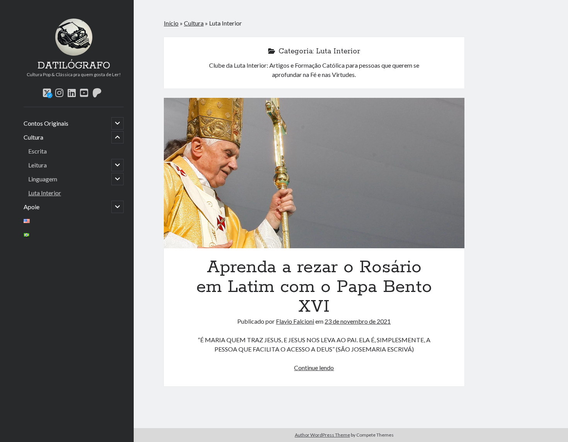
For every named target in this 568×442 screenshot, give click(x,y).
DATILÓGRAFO (73, 66)
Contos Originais (46, 123)
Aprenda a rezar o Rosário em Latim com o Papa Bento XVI (314, 173)
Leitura (37, 165)
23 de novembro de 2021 (358, 321)
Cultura (33, 137)
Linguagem (42, 179)
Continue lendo (314, 367)
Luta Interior (44, 192)
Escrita (37, 151)
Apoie (31, 206)
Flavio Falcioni (295, 321)
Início (171, 23)
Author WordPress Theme (322, 435)
